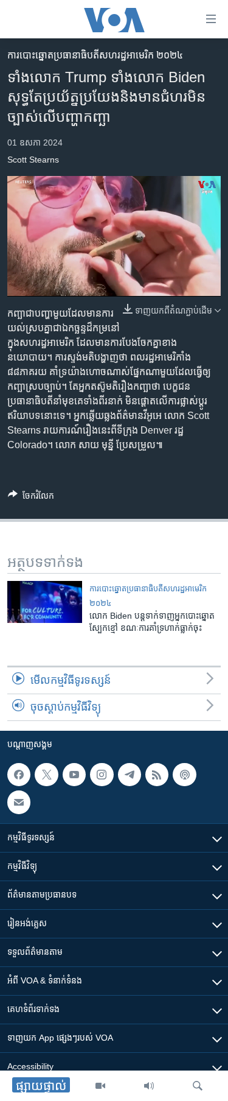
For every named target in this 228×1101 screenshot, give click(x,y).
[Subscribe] (18, 802)
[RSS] (156, 774)
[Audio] (149, 1086)
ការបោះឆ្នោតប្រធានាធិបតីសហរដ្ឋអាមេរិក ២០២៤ (95, 55)
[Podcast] (184, 774)
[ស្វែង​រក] (197, 1086)
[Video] (100, 1086)
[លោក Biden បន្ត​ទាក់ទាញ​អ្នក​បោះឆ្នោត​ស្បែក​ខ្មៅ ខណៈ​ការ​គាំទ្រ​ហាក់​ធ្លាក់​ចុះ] (44, 602)
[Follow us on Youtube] (74, 774)
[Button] (31, 498)
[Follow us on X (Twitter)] (46, 774)
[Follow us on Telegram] (129, 774)
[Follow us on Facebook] (18, 774)
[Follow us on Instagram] (101, 774)
